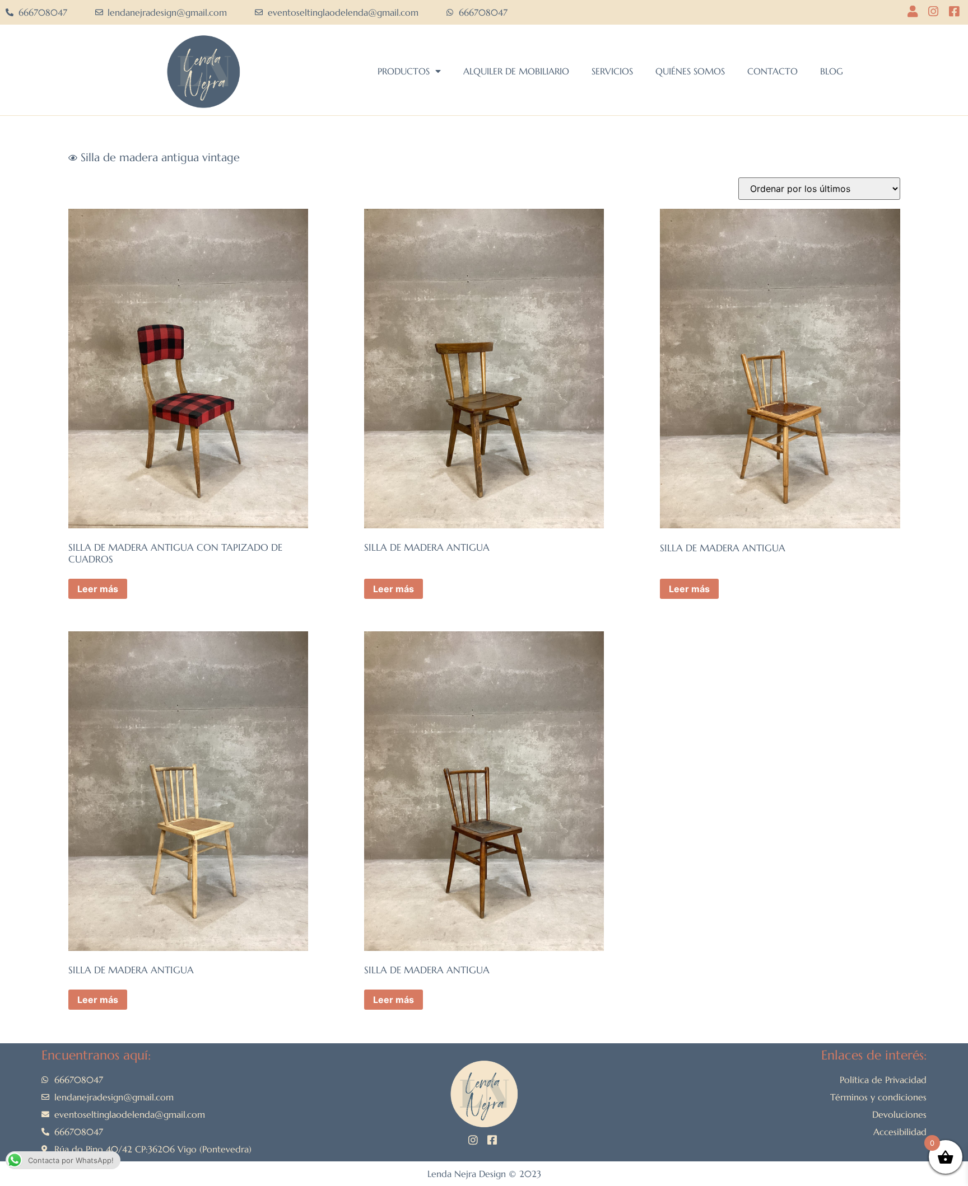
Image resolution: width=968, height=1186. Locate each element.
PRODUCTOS (404, 71)
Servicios (612, 71)
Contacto (772, 71)
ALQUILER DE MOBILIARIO (516, 71)
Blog (831, 71)
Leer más (97, 588)
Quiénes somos (690, 71)
